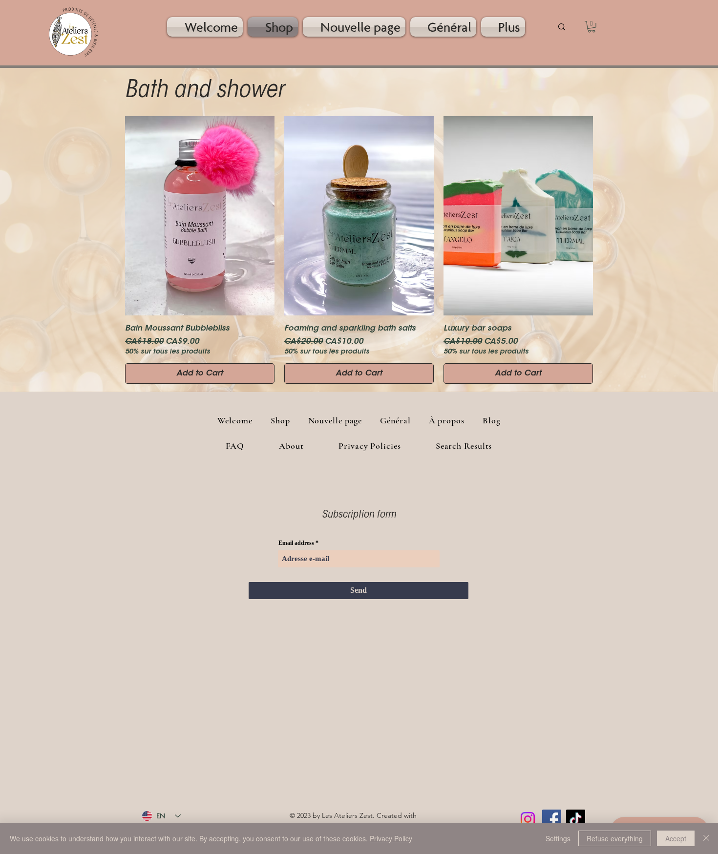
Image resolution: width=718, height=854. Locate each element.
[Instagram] (527, 819)
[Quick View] (200, 215)
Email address (296, 543)
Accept (675, 838)
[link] (591, 27)
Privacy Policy (391, 838)
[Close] (706, 838)
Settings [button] (558, 838)
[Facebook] (551, 819)
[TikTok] (575, 819)
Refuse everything (615, 838)
